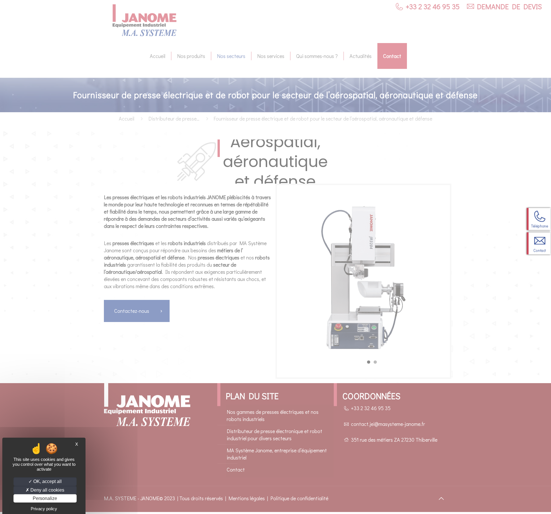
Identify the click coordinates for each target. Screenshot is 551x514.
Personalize (45, 498)
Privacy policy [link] (44, 508)
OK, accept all (47, 481)
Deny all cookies (46, 490)
